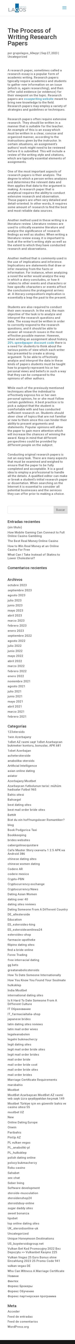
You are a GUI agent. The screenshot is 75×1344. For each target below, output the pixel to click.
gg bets (13, 965)
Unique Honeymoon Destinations (31, 1238)
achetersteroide (19, 755)
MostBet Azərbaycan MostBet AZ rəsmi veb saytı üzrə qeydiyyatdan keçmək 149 (36, 1096)
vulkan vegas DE (19, 1266)
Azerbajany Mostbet (22, 781)
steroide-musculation (23, 1193)
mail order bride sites (23, 1069)
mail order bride (19, 1059)
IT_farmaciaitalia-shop (24, 1014)
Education (15, 919)
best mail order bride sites (26, 810)
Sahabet (13, 1173)
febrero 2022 (17, 671)
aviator (12, 776)
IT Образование (19, 1009)
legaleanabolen (19, 1034)
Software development (24, 1188)
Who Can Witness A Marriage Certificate (36, 1271)
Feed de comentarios (23, 1321)
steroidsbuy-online (21, 1203)
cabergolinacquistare (23, 845)
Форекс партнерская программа (32, 1296)
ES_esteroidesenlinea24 (25, 929)
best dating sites (19, 805)
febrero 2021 (17, 716)
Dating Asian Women (22, 894)
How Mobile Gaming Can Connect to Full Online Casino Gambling (36, 534)
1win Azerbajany (19, 737)
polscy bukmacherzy (22, 1163)
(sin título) (15, 527)
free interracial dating (23, 960)
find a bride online (20, 950)
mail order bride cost (22, 1064)
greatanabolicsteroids (23, 970)
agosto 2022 (16, 641)
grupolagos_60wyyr (26, 53)
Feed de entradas (20, 1316)
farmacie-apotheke (21, 940)
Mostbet (13, 1090)
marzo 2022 (16, 666)
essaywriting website (39, 99)
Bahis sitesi (16, 794)
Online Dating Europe (23, 1122)
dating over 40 (18, 899)
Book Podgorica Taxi (22, 830)
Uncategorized (17, 56)
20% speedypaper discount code (31, 343)
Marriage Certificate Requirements (32, 1080)
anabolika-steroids (21, 761)
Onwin (12, 1127)
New (11, 1117)
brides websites (19, 840)
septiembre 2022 (20, 636)
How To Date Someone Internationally (34, 975)
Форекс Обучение (21, 1291)
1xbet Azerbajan (19, 750)
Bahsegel (14, 799)
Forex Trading (17, 955)
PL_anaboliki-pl (19, 1147)
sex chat (14, 1178)
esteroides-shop (19, 934)
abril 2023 (15, 615)
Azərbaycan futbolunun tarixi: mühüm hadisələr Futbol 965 (34, 787)
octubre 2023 (17, 585)
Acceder (14, 1311)
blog (11, 825)
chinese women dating (24, 864)
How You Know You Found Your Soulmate (37, 980)
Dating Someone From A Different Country (38, 909)
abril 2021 (15, 706)
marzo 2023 (16, 620)
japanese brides (19, 1019)
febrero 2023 (17, 625)
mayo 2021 (15, 701)
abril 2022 (15, 661)
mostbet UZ (16, 1112)
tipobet (13, 1218)
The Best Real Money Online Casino (33, 541)
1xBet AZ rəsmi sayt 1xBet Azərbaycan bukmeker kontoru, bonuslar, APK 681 (35, 743)
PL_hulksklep (17, 1152)
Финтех (13, 1281)
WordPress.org (18, 1327)
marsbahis (15, 1085)
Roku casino (16, 1168)
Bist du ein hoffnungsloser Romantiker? (36, 820)
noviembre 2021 (19, 681)
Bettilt (12, 815)
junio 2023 (15, 605)
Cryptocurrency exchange (26, 884)
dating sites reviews (22, 904)
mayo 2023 (15, 610)
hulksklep (14, 985)
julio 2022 (15, 646)
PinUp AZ (14, 1137)
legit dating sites (19, 1044)
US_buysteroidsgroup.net (26, 1243)
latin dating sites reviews (25, 1024)
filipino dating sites (21, 945)
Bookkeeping (17, 835)
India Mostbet (17, 990)
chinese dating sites (22, 859)
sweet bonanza (18, 1213)
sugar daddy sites (20, 1208)
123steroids (16, 732)
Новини (13, 1276)
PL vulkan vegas (19, 1142)
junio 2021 (15, 696)
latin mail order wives (23, 1029)
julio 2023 (15, 600)
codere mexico (18, 874)
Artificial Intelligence (22, 766)
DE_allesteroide (19, 914)
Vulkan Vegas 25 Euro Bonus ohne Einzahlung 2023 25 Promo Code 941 (34, 1259)
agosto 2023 (16, 595)
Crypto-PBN (16, 879)
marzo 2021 (16, 711)
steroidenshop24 (20, 1198)
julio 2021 (15, 691)
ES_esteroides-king (21, 924)
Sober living (16, 1183)
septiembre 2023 (20, 590)
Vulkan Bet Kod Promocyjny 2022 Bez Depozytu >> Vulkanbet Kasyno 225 (34, 1250)
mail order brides (20, 1075)
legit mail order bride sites (26, 1049)
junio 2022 (15, 651)
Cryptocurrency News (23, 889)
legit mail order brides (23, 1054)
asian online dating (21, 771)
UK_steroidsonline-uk (23, 1228)
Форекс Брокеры (20, 1286)
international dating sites (25, 995)
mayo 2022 (15, 656)
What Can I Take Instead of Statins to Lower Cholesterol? (34, 556)
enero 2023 (16, 631)
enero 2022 (16, 676)
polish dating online (22, 1157)
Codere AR (15, 869)
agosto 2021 (16, 686)
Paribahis (14, 1132)
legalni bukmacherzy (22, 1039)
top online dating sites (23, 1223)
